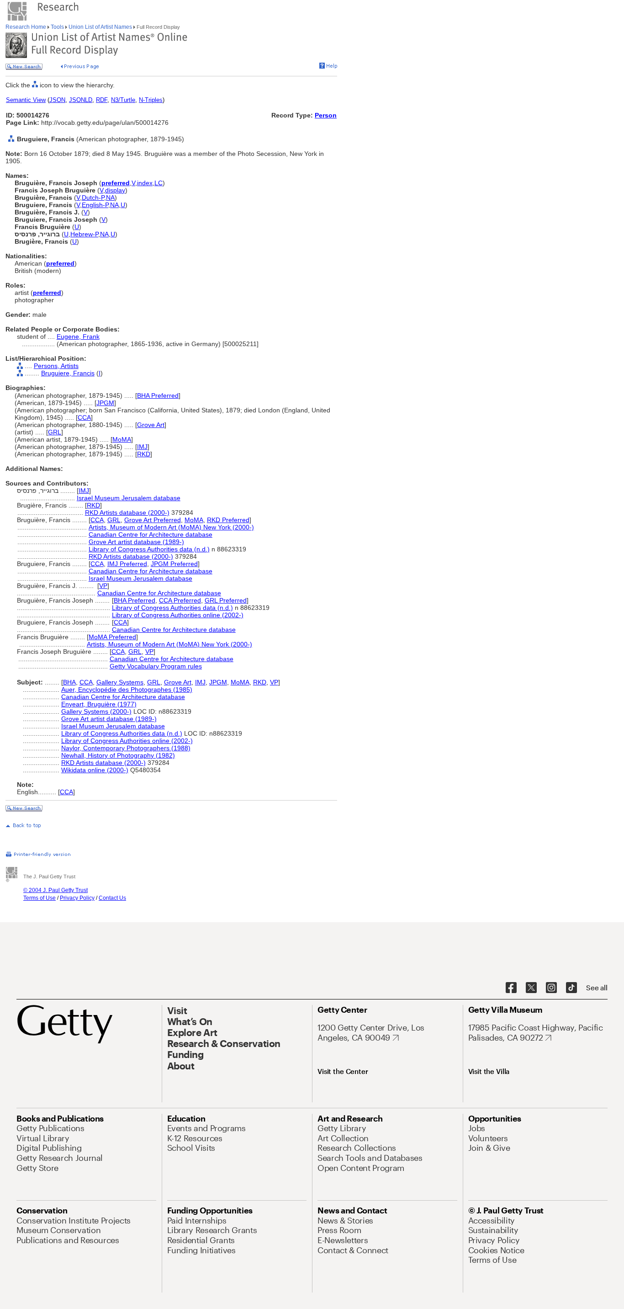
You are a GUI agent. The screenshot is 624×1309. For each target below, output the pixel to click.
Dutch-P (93, 197)
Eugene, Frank (78, 336)
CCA (84, 417)
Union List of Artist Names (100, 27)
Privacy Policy (77, 898)
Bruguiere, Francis (68, 373)
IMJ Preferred (127, 563)
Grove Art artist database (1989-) (136, 541)
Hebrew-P (84, 234)
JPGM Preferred (174, 563)
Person (326, 115)
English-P (95, 204)
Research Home (26, 27)
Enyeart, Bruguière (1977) (99, 704)
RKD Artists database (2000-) (127, 512)
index (145, 183)
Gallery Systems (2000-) (96, 711)
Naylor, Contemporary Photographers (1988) (125, 748)
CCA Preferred (180, 600)
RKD (143, 454)
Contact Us (112, 898)
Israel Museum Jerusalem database (128, 498)
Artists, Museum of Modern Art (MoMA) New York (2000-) (171, 527)
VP (103, 585)
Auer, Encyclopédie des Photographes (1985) (126, 689)
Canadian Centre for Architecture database (150, 534)
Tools (57, 27)
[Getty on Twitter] (531, 988)
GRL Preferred (226, 600)
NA (110, 197)
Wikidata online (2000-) (94, 770)
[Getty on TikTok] (571, 988)
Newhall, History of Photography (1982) (118, 755)
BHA (69, 682)
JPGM (105, 402)
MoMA (121, 439)
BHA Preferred (158, 395)
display (115, 190)
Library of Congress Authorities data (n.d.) (149, 549)
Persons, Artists (56, 365)
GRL (54, 432)
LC (158, 183)
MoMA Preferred (112, 637)
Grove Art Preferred (152, 520)
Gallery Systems (119, 682)
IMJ (142, 446)
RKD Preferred (228, 520)
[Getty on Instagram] (551, 988)
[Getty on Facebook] (511, 988)
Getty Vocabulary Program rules (156, 666)
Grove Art (150, 424)
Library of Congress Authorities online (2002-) (177, 615)
